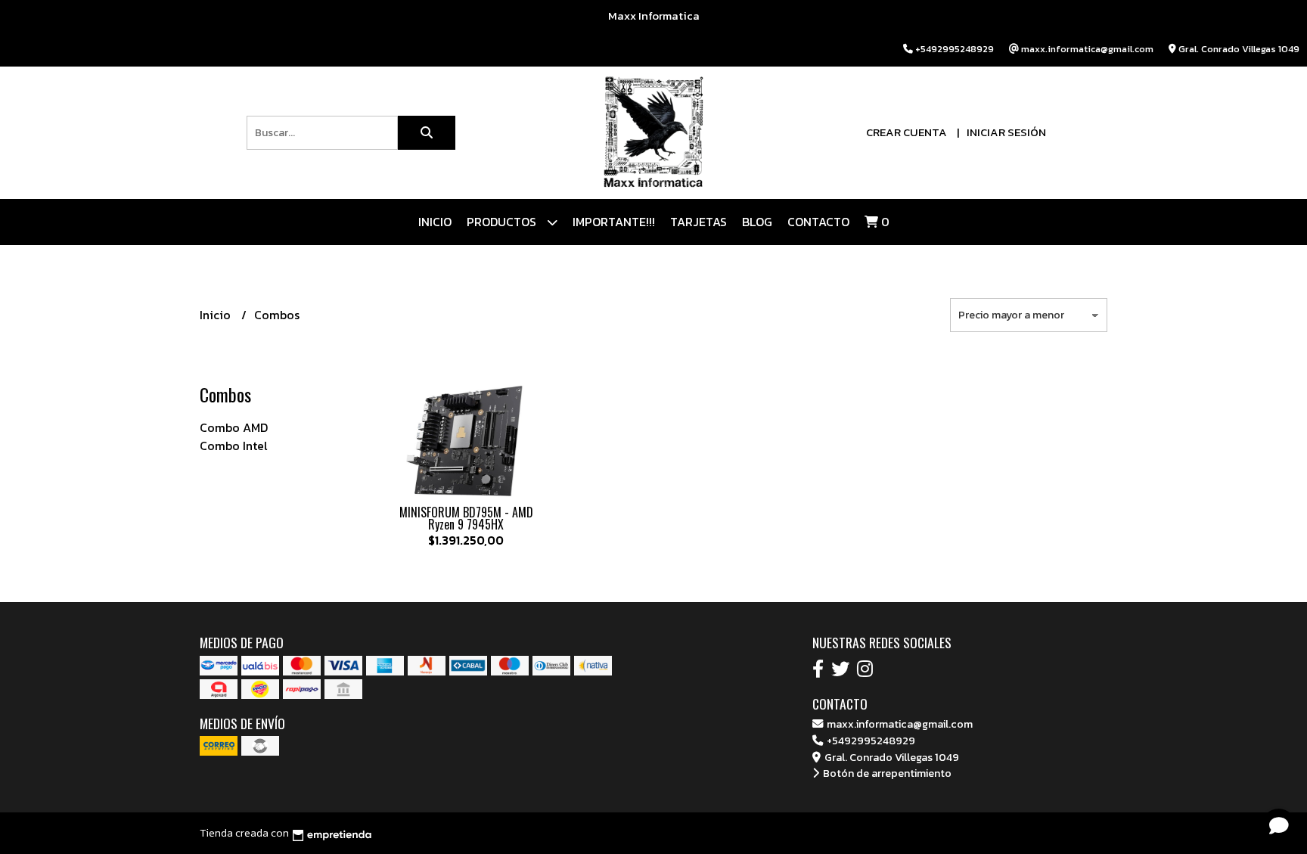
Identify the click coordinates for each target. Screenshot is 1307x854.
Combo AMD (234, 427)
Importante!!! (614, 222)
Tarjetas (698, 222)
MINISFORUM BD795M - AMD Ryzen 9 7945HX (466, 518)
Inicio (435, 222)
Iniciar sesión (1006, 132)
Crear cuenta (906, 132)
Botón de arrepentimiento (886, 773)
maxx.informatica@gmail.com (898, 724)
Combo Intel (234, 445)
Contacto (818, 222)
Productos (503, 222)
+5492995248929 (869, 740)
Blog (757, 222)
